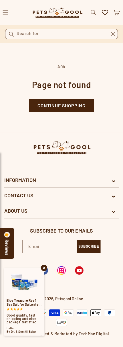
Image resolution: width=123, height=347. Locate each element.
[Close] (113, 34)
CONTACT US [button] (18, 195)
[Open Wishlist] (105, 12)
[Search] (11, 34)
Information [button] (20, 180)
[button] (116, 12)
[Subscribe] (88, 246)
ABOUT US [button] (15, 211)
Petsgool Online (69, 298)
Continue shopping (61, 105)
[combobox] (61, 34)
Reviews (7, 248)
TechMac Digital (94, 333)
